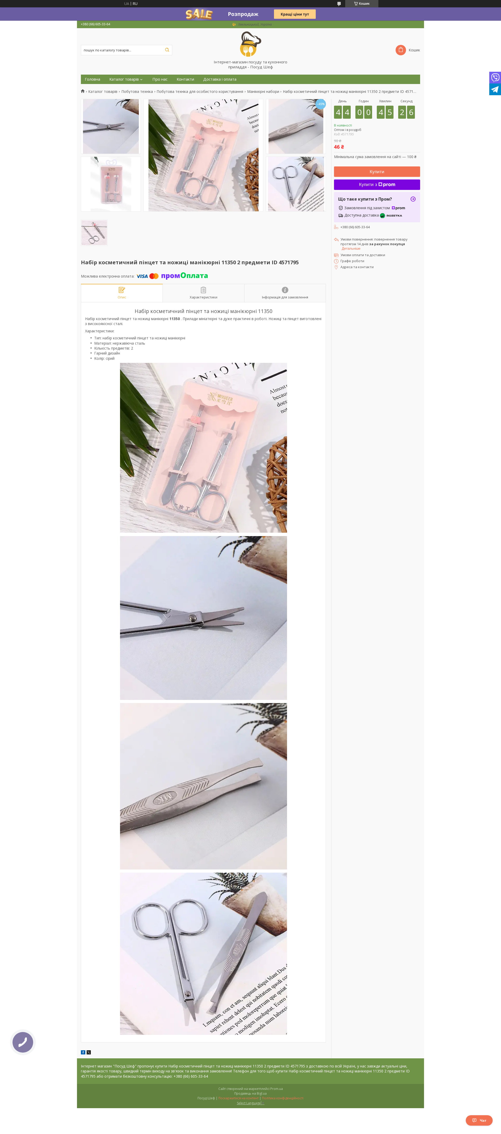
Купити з (368, 184)
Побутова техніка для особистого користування (200, 91)
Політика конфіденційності (282, 1098)
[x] (89, 1053)
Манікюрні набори (263, 91)
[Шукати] (167, 50)
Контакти (185, 79)
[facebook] (83, 1053)
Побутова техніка (137, 91)
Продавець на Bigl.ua (250, 1093)
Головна (92, 79)
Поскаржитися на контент (238, 1098)
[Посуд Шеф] (250, 44)
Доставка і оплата (219, 79)
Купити (377, 171)
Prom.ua (276, 1089)
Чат (483, 1120)
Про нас (160, 79)
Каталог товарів (124, 79)
